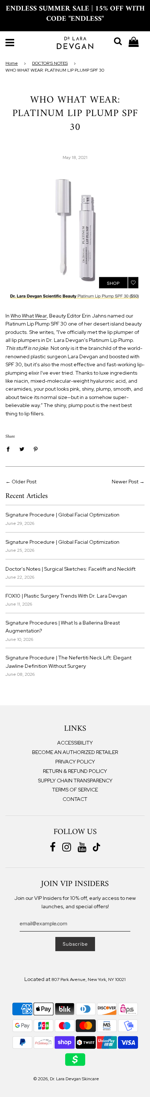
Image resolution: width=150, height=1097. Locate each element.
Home (11, 63)
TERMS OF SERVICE (75, 789)
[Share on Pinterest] (35, 448)
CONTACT (75, 799)
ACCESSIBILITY (75, 742)
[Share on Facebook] (10, 448)
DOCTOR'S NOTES (50, 63)
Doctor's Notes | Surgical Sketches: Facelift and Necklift (70, 569)
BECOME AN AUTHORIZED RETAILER (75, 752)
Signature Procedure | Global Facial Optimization (62, 514)
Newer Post (125, 481)
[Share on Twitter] (22, 448)
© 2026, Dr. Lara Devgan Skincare (66, 1079)
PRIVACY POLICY (75, 761)
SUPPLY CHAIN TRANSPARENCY (75, 780)
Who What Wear (29, 315)
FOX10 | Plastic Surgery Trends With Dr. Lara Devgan (66, 596)
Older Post (24, 481)
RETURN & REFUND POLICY (75, 771)
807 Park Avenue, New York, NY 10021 (88, 979)
